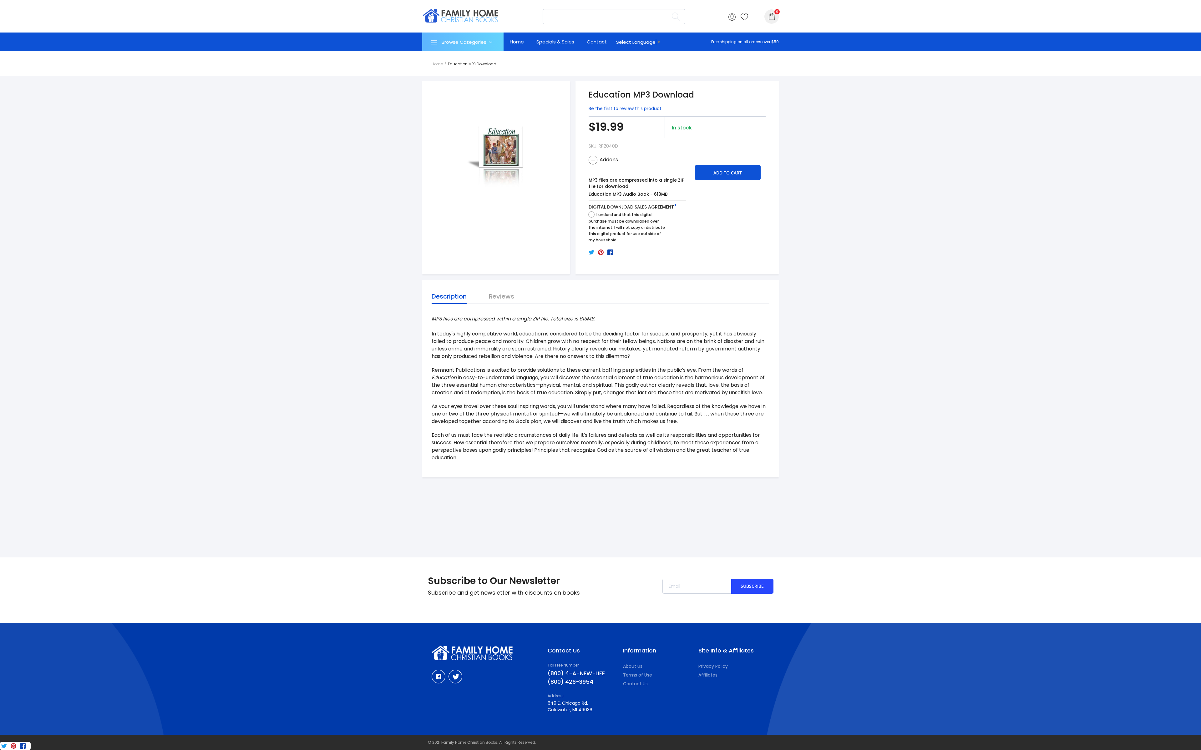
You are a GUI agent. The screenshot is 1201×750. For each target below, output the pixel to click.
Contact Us (635, 684)
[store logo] (460, 16)
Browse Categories (464, 42)
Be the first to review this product (625, 108)
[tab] (463, 42)
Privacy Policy (713, 666)
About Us (632, 666)
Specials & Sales (555, 41)
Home (517, 41)
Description (449, 296)
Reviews (501, 296)
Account (732, 17)
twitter (455, 676)
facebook (438, 676)
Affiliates (707, 675)
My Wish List (744, 17)
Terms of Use (637, 675)
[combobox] (614, 16)
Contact (597, 41)
